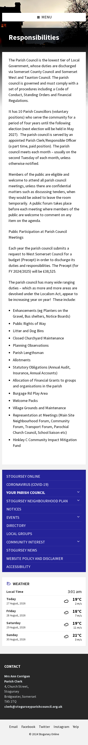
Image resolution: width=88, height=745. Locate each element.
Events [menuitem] (12, 517)
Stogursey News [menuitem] (21, 550)
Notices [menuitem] (13, 509)
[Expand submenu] (78, 492)
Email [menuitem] (13, 727)
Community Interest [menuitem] (25, 542)
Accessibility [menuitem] (18, 566)
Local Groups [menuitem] (19, 533)
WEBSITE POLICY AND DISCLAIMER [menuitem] (34, 558)
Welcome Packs (25, 400)
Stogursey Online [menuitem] (23, 476)
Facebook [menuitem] (28, 727)
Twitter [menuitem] (44, 727)
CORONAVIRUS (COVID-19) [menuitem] (27, 484)
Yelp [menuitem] (76, 727)
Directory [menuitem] (16, 525)
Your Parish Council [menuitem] (25, 492)
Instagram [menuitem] (61, 727)
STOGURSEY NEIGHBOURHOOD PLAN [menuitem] (37, 500)
